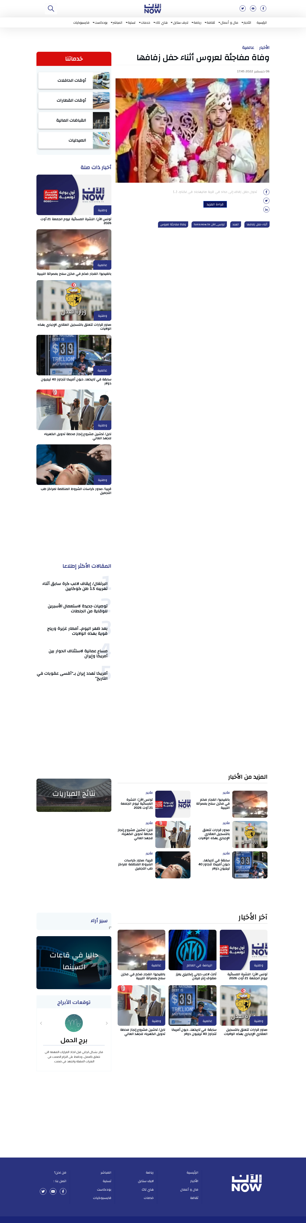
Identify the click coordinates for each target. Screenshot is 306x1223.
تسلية (132, 22)
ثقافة (211, 22)
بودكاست (101, 22)
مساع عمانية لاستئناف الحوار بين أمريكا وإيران (78, 653)
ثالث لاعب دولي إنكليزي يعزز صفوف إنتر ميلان (196, 976)
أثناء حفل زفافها (257, 224)
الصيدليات (77, 140)
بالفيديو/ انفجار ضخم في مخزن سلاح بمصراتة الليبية (74, 274)
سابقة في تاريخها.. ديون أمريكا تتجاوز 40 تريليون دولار (76, 381)
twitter (43, 1191)
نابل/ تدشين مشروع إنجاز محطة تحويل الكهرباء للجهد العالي (77, 436)
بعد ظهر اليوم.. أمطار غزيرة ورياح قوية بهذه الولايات (77, 631)
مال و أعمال (229, 22)
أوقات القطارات (71, 100)
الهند (236, 224)
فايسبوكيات (81, 22)
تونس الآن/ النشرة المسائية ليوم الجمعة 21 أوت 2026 (76, 221)
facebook (63, 1191)
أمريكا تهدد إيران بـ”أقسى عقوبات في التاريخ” (72, 675)
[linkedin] (266, 210)
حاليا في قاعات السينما (74, 961)
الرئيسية (262, 22)
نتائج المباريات (74, 793)
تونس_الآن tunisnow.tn (209, 224)
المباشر (117, 22)
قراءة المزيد (215, 204)
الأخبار (247, 22)
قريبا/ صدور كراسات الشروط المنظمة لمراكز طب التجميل (76, 491)
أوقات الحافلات (72, 80)
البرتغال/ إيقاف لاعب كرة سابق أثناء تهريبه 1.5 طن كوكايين (75, 586)
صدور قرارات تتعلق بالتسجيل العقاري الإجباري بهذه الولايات (74, 327)
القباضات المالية (71, 120)
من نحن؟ (60, 1172)
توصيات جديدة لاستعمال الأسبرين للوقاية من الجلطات (78, 608)
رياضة (197, 22)
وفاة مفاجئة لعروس (173, 224)
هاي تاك (161, 22)
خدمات (145, 22)
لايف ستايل (180, 22)
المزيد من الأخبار (247, 777)
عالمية (248, 48)
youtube (53, 1191)
